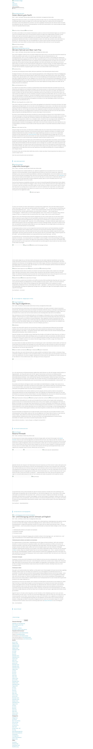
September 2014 (15, 702)
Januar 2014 (14, 714)
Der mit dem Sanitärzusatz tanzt (21, 428)
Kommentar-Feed (16, 745)
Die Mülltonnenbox (24, 632)
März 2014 (14, 711)
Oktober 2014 (15, 701)
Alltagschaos (15, 717)
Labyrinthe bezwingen (20, 166)
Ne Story (37, 305)
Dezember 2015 (15, 681)
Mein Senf (14, 726)
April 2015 (14, 692)
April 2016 (14, 675)
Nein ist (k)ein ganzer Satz (17, 625)
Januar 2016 (14, 679)
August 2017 (15, 658)
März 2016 (14, 676)
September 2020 (15, 649)
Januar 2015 (14, 696)
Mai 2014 (14, 708)
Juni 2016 (14, 672)
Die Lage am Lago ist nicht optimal (19, 629)
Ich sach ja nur (15, 725)
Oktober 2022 (15, 643)
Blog (13, 2)
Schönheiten (38, 17)
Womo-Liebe (51, 17)
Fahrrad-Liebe (27, 17)
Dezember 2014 (15, 698)
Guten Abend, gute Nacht (22, 15)
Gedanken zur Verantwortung (18, 623)
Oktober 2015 (15, 682)
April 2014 (14, 710)
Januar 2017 (14, 663)
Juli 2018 (14, 652)
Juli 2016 (14, 670)
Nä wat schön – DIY (16, 728)
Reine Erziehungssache (17, 732)
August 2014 (15, 704)
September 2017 (15, 657)
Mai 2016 (14, 673)
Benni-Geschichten (16, 720)
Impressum (14, 3)
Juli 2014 (14, 705)
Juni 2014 (14, 707)
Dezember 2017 (15, 655)
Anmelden (14, 742)
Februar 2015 (15, 694)
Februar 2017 (15, 661)
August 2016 (15, 669)
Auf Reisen (21, 17)
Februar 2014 (15, 713)
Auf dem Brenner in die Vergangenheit (22, 511)
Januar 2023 (14, 642)
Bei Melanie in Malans (17, 628)
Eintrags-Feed (15, 743)
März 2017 (14, 660)
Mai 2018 (14, 654)
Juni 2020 (14, 651)
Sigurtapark (61, 175)
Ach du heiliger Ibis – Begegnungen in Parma (23, 298)
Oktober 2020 (15, 648)
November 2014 (15, 699)
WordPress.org (15, 746)
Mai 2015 (14, 690)
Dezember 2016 (15, 664)
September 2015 (15, 684)
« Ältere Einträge (15, 617)
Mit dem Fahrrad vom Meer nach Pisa (26, 50)
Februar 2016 (15, 678)
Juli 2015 (14, 687)
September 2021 (15, 646)
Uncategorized (45, 17)
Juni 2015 (14, 688)
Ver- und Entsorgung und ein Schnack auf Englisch (31, 517)
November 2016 (15, 666)
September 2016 (15, 667)
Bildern (15, 550)
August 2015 (15, 685)
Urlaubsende (15, 626)
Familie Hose (33, 17)
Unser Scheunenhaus (16, 737)
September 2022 (15, 645)
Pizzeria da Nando (32, 134)
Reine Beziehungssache (17, 731)
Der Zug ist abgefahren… (21, 303)
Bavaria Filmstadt (18, 433)
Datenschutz (15, 5)
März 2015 (14, 693)
